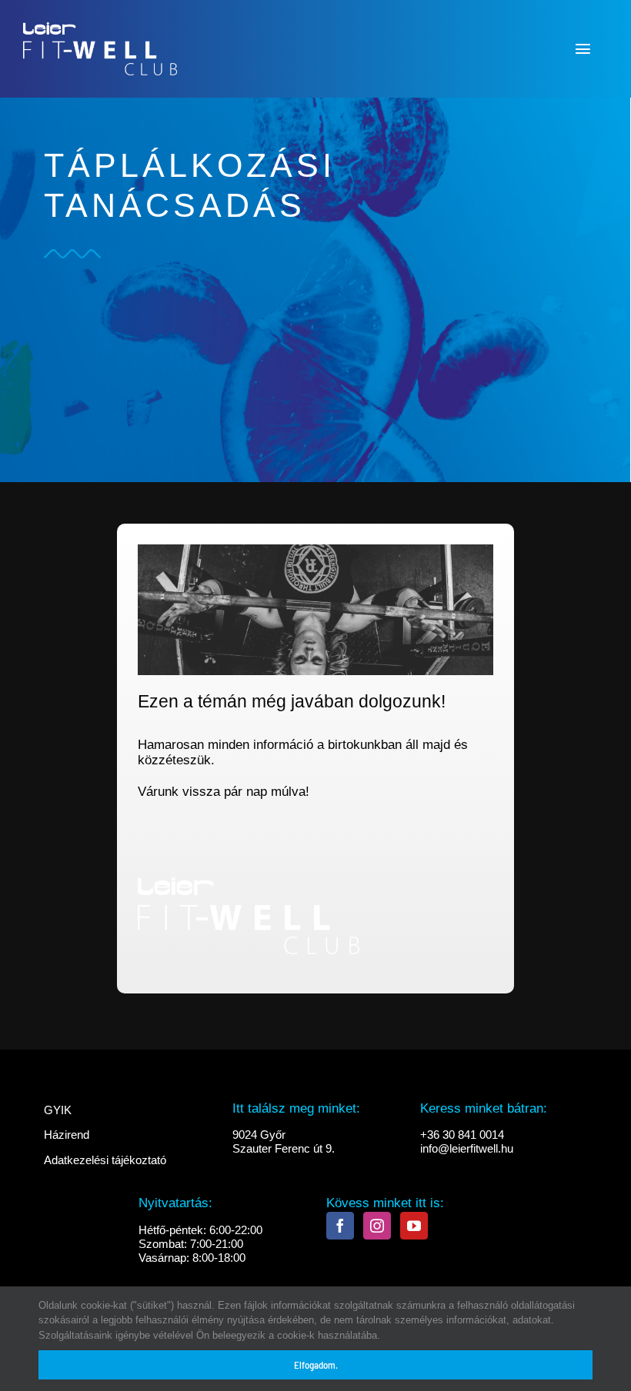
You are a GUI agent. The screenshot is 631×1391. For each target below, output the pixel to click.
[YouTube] (414, 1226)
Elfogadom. (316, 1365)
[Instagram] (377, 1226)
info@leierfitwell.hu (466, 1148)
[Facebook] (340, 1226)
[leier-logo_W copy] (100, 22)
